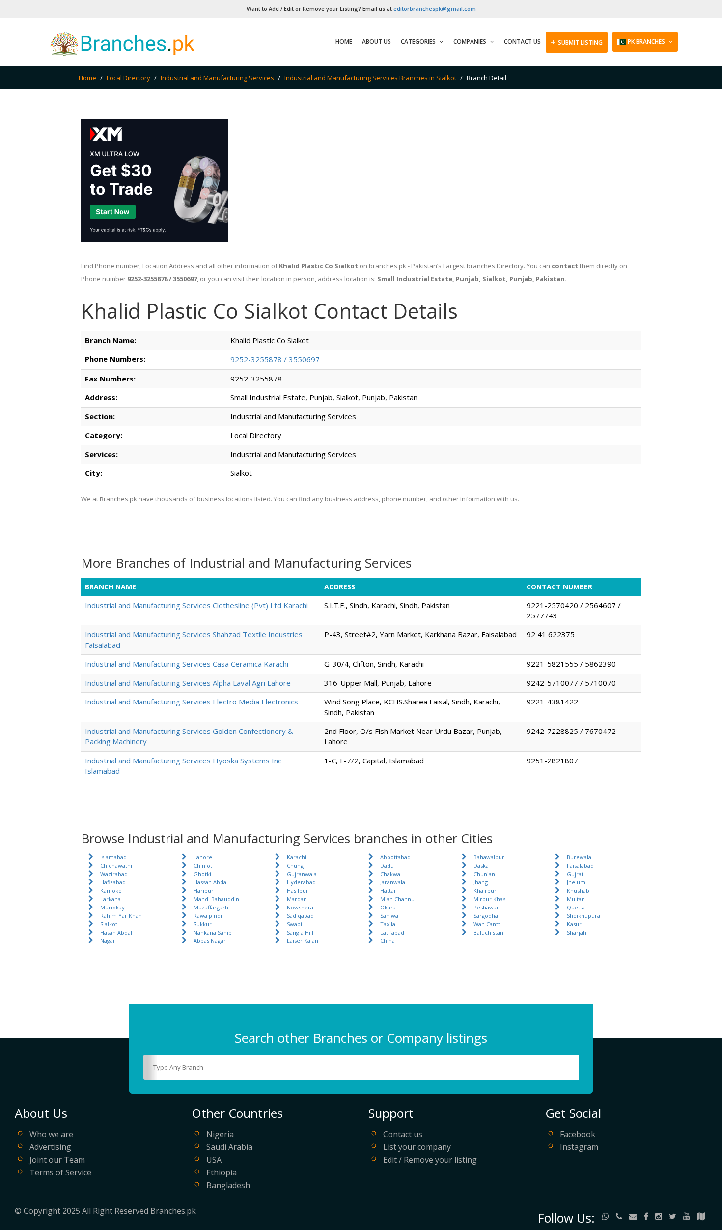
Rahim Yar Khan (121, 915)
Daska (481, 865)
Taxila (387, 924)
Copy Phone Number (354, 359)
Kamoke (111, 890)
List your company (417, 1147)
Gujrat (575, 874)
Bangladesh (228, 1185)
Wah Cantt (486, 924)
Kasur (574, 924)
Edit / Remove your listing (430, 1159)
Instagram (579, 1147)
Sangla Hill (300, 932)
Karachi (296, 857)
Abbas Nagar (210, 940)
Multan (576, 899)
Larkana (110, 899)
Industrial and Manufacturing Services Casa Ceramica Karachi (186, 664)
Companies (470, 41)
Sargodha (485, 915)
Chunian (484, 874)
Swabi (294, 924)
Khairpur (485, 890)
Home (343, 41)
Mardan (297, 899)
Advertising (50, 1147)
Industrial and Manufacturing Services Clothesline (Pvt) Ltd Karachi (196, 605)
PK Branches (646, 41)
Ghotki (202, 874)
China (387, 940)
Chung (295, 865)
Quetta (576, 907)
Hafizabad (113, 882)
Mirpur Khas (489, 899)
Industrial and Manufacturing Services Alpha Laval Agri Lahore (188, 683)
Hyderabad (301, 882)
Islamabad (113, 857)
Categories (419, 41)
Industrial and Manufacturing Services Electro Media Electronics (191, 701)
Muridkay (112, 907)
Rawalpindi (208, 915)
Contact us (402, 1134)
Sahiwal (390, 915)
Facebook (577, 1134)
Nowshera (300, 907)
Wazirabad (114, 874)
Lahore (203, 857)
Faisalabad (580, 865)
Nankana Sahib (213, 932)
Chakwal (391, 874)
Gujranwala (302, 874)
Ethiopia (221, 1172)
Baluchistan (488, 932)
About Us (376, 41)
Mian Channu (397, 899)
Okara (388, 907)
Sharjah (576, 932)
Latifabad (392, 932)
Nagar (107, 940)
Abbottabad (395, 857)
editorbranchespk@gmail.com (434, 8)
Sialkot (108, 924)
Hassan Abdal (211, 882)
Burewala (579, 857)
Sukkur (203, 924)
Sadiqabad (300, 915)
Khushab (578, 890)
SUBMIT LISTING (577, 42)
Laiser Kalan (302, 940)
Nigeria (220, 1134)
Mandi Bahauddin (216, 899)
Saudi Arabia (229, 1147)
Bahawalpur (488, 857)
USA (214, 1159)
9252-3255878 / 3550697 (275, 359)
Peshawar (486, 907)
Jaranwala (392, 882)
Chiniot (203, 865)
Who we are (51, 1134)
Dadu (387, 865)
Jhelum (576, 882)
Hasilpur (297, 890)
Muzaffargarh (211, 907)
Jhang (480, 882)
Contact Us (522, 41)
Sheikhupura (583, 915)
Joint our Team (57, 1159)
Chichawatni (116, 865)
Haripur (204, 890)
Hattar (388, 890)
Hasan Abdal (116, 932)
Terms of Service (60, 1172)
